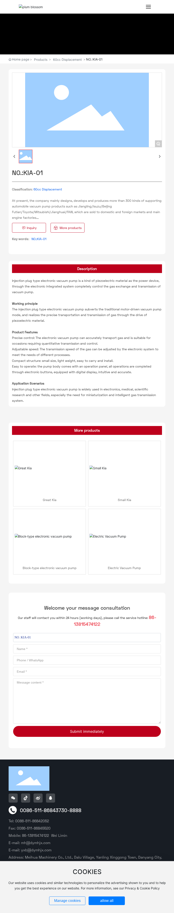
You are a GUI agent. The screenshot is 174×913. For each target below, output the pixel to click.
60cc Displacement (67, 59)
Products (40, 59)
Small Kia (124, 500)
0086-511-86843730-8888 (50, 810)
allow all (107, 901)
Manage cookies (67, 901)
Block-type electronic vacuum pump (50, 568)
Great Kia (49, 500)
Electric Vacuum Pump (124, 568)
